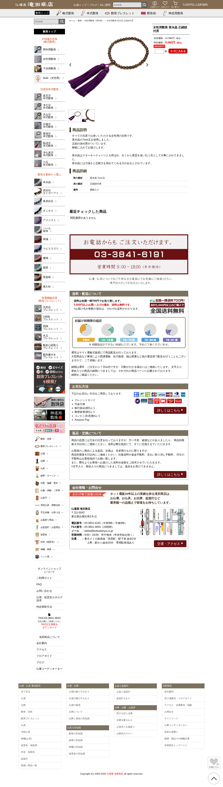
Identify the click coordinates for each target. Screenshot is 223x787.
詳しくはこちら (169, 410)
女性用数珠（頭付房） (94, 20)
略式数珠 (68, 13)
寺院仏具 (25, 732)
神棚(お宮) (26, 738)
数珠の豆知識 (76, 733)
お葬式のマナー (125, 733)
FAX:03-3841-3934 (49, 623)
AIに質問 (105, 5)
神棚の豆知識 (76, 747)
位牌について (76, 711)
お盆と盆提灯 (123, 691)
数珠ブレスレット (123, 13)
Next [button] (145, 65)
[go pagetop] (214, 778)
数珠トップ (42, 12)
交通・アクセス (169, 544)
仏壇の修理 (74, 705)
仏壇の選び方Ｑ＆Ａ (79, 698)
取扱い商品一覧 (29, 765)
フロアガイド (44, 655)
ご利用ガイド (44, 578)
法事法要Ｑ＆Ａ (124, 720)
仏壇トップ (80, 5)
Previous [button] (72, 65)
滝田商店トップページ (175, 745)
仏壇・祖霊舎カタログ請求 (49, 599)
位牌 (42, 461)
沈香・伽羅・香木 (49, 483)
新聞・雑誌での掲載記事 (177, 738)
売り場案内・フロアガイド (178, 698)
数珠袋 (151, 13)
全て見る (25, 691)
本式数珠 (92, 13)
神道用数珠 (175, 13)
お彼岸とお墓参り (126, 726)
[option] (109, 65)
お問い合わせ (44, 591)
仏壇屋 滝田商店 (115, 773)
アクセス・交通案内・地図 (178, 705)
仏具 (23, 725)
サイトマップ (171, 718)
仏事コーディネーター (49, 668)
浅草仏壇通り (171, 732)
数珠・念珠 (45, 439)
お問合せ (169, 711)
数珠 (80, 20)
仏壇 (42, 453)
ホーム (72, 20)
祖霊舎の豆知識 (77, 753)
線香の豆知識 (76, 740)
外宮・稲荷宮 (28, 752)
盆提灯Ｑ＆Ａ (123, 698)
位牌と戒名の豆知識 (79, 718)
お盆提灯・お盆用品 (50, 527)
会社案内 (41, 643)
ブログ (93, 5)
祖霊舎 (43, 534)
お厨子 (43, 497)
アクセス (41, 649)
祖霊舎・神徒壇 (29, 745)
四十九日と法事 (125, 713)
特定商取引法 (44, 606)
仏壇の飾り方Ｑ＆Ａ (79, 691)
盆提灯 (24, 758)
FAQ (39, 584)
